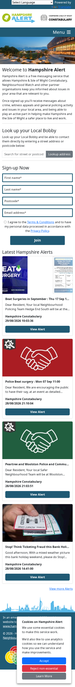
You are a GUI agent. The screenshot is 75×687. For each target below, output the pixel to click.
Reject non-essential (44, 668)
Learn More (44, 676)
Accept (44, 661)
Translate (64, 7)
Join (37, 240)
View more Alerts (61, 589)
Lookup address (59, 154)
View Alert (37, 329)
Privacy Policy (40, 231)
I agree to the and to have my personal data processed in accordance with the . (38, 226)
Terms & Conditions (40, 222)
